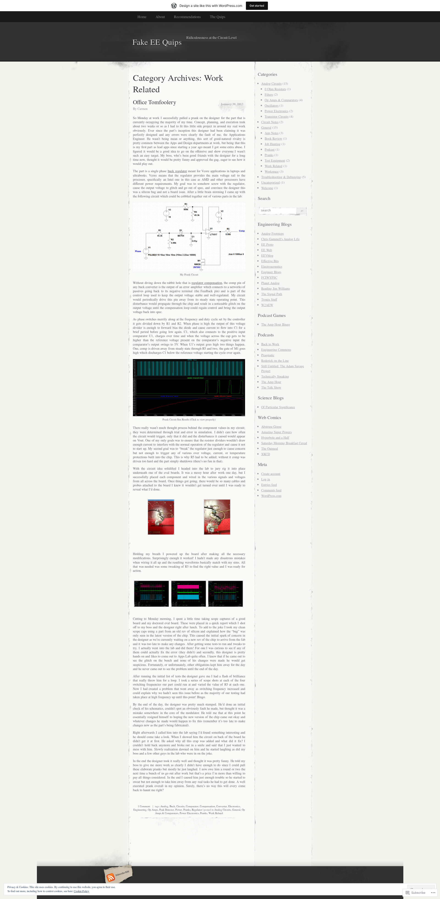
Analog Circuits (222, 809)
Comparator (192, 806)
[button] (161, 517)
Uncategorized (270, 182)
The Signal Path (271, 294)
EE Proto (267, 244)
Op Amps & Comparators (281, 100)
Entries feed (269, 484)
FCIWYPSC (269, 277)
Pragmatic (267, 355)
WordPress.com (271, 495)
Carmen (143, 108)
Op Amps (153, 809)
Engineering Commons (276, 349)
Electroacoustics (271, 266)
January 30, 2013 (232, 104)
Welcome (267, 188)
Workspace (272, 171)
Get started (257, 5)
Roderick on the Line (275, 360)
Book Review (273, 138)
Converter (221, 806)
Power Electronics (189, 813)
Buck (172, 806)
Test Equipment (275, 160)
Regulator (197, 809)
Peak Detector (166, 809)
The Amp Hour (271, 382)
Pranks (186, 809)
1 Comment (144, 806)
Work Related (216, 813)
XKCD (265, 454)
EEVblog (267, 255)
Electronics (234, 806)
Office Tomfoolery (154, 102)
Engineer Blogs (271, 272)
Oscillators (271, 105)
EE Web (266, 250)
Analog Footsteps (272, 233)
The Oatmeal (269, 448)
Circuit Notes (269, 122)
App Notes (271, 133)
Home (142, 16)
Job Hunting (272, 144)
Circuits (180, 806)
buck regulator (177, 171)
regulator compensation (207, 283)
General (236, 809)
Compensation (207, 806)
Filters (269, 94)
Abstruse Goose (271, 426)
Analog (164, 806)
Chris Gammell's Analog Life (280, 239)
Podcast (270, 149)
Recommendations (187, 16)
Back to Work (270, 344)
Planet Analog (270, 283)
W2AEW (267, 305)
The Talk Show (271, 387)
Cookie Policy (81, 891)
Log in (265, 479)
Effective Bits (270, 261)
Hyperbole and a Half (275, 437)
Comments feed (271, 490)
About (160, 16)
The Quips (217, 16)
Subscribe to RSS (117, 878)
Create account (270, 473)
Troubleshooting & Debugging (281, 177)
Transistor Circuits (277, 116)
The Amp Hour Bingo (275, 324)
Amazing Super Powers (276, 432)
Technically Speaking (275, 376)
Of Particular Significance (278, 407)
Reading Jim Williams (275, 288)
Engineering (139, 809)
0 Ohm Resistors (275, 89)
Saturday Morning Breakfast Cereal (284, 443)
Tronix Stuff (269, 299)
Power (178, 809)
